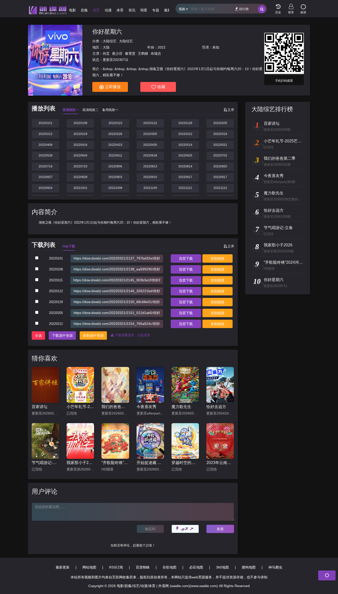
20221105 (150, 188)
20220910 (150, 177)
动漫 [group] (108, 10)
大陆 (106, 47)
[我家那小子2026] (80, 441)
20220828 (80, 177)
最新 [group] (167, 10)
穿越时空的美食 (185, 463)
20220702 (220, 155)
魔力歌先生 (181, 407)
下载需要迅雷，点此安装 (132, 335)
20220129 (185, 123)
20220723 (80, 166)
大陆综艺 (110, 41)
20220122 (150, 123)
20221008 (115, 188)
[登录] (291, 5)
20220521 (220, 145)
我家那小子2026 (80, 463)
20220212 (45, 134)
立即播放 (113, 87)
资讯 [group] (131, 10)
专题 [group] (155, 10)
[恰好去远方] (220, 385)
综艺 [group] (96, 10)
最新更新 (63, 567)
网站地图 (89, 567)
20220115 (115, 123)
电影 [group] (72, 10)
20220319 (220, 134)
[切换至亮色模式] (303, 5)
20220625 (185, 155)
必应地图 (196, 567)
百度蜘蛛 (143, 567)
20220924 (45, 188)
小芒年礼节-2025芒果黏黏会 (80, 407)
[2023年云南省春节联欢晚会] (220, 441)
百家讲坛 (40, 407)
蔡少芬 (117, 53)
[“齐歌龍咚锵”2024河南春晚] (115, 441)
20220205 (220, 123)
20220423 (115, 145)
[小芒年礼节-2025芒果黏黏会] (80, 385)
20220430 (150, 145)
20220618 (150, 155)
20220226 (115, 134)
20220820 (220, 166)
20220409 (45, 145)
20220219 (80, 134)
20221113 (220, 188)
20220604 (80, 155)
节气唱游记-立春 (45, 463)
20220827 (45, 177)
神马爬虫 (275, 567)
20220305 (150, 134)
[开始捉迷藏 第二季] (150, 441)
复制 (217, 258)
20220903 (115, 177)
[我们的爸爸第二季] (115, 385)
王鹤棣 (143, 53)
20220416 (80, 145)
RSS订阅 (116, 567)
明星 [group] (143, 10)
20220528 (45, 155)
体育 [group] (120, 10)
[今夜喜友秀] (150, 385)
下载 (186, 258)
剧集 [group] (84, 10)
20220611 (115, 155)
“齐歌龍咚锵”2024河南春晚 (115, 463)
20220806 (115, 166)
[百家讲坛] (45, 385)
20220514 (185, 145)
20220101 (45, 123)
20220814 (185, 166)
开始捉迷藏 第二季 (150, 463)
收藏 (161, 87)
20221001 (80, 188)
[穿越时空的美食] (185, 441)
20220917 (185, 177)
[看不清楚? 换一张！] (185, 529)
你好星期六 (107, 31)
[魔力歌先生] (185, 385)
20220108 (80, 123)
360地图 (222, 567)
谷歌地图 (169, 567)
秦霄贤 (130, 53)
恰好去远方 (216, 407)
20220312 (185, 134)
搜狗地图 (249, 567)
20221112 (185, 188)
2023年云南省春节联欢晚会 (220, 463)
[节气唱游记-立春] (45, 441)
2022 (162, 47)
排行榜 (244, 9)
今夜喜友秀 (146, 407)
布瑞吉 (156, 53)
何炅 (106, 53)
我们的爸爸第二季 (115, 407)
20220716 (45, 166)
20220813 (150, 166)
